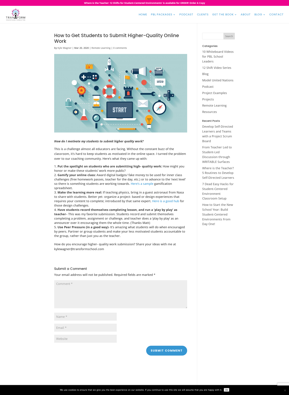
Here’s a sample (142, 184)
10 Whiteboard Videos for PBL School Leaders (218, 56)
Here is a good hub (165, 201)
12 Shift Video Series (216, 68)
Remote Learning (101, 47)
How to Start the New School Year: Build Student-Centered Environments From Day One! (217, 214)
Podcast (186, 14)
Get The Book (223, 14)
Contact (276, 14)
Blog (258, 14)
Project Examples (214, 93)
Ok (226, 389)
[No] (284, 390)
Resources (209, 112)
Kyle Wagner (65, 47)
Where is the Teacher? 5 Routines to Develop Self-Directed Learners (218, 173)
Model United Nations (217, 80)
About (246, 14)
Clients (203, 14)
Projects (208, 99)
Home (143, 14)
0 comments (120, 47)
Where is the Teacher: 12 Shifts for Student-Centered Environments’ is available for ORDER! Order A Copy (144, 3)
